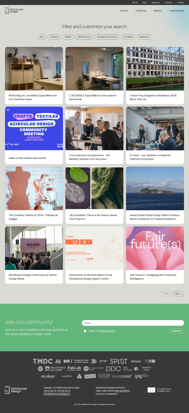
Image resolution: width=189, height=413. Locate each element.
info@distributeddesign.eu (57, 394)
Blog (145, 2)
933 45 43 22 (64, 390)
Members (156, 2)
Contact (180, 2)
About (135, 2)
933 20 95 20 (50, 390)
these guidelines (122, 390)
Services (168, 2)
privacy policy (109, 331)
